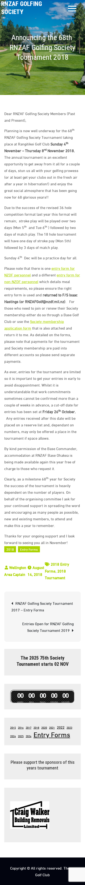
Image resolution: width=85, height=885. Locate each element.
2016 (21, 727)
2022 (60, 727)
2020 (44, 727)
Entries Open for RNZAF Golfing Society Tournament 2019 (48, 627)
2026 (28, 736)
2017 (28, 727)
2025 (21, 736)
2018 (10, 549)
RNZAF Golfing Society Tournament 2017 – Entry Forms (42, 606)
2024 (13, 736)
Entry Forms (29, 549)
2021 (52, 727)
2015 (13, 727)
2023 (69, 727)
